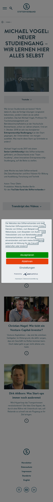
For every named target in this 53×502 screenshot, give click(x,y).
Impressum (18, 279)
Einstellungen (27, 267)
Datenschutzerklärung (31, 279)
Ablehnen (27, 261)
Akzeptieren (27, 255)
